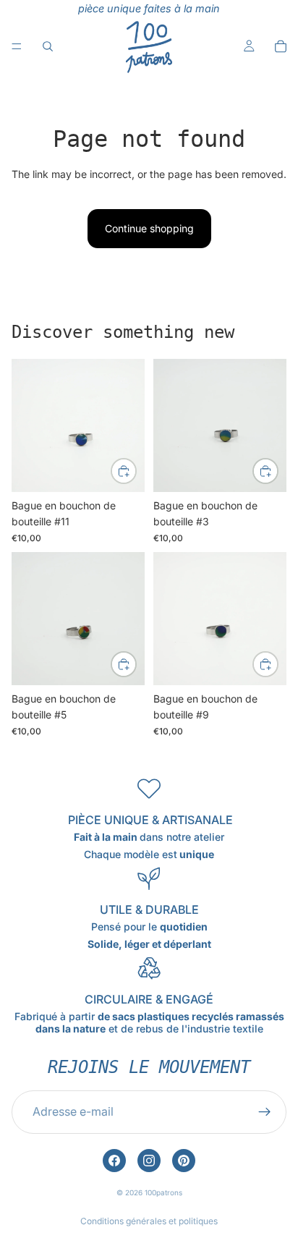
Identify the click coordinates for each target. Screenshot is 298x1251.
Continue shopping (149, 228)
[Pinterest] (183, 1160)
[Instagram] (149, 1160)
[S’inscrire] (265, 1112)
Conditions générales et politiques (149, 1221)
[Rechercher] (48, 46)
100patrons (163, 1192)
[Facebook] (114, 1160)
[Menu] (16, 46)
